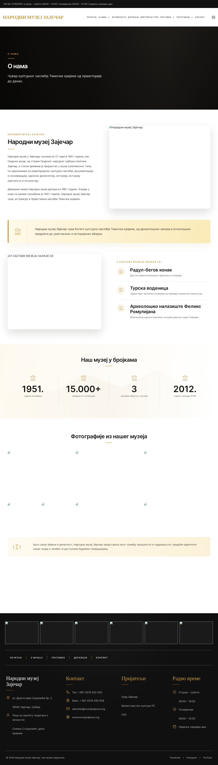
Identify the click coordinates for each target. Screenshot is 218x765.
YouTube (207, 757)
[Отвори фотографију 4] (24, 515)
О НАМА (102, 17)
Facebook (175, 757)
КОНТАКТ (200, 17)
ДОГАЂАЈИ (133, 17)
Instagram (191, 757)
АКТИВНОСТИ (119, 17)
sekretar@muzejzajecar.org (88, 709)
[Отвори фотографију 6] (109, 515)
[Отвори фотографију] (21, 633)
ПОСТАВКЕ (165, 17)
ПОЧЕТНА (92, 17)
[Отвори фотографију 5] (58, 515)
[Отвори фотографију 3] (177, 476)
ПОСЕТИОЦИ (183, 17)
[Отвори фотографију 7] (177, 515)
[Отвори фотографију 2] (109, 476)
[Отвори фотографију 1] (41, 476)
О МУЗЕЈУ (37, 657)
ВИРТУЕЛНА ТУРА (150, 17)
